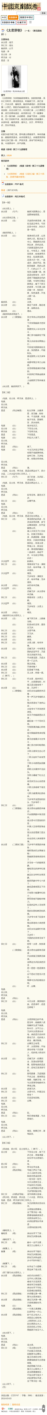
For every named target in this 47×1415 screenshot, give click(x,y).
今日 (4, 17)
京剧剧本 (13, 17)
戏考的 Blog (19, 1409)
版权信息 (16, 1404)
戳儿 (34, 1411)
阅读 (3, 190)
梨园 (22, 1411)
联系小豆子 (27, 1409)
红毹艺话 (21, 22)
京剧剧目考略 (8, 22)
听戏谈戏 (28, 1411)
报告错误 (5, 1404)
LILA (9, 155)
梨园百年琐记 (26, 17)
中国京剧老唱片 (14, 1411)
